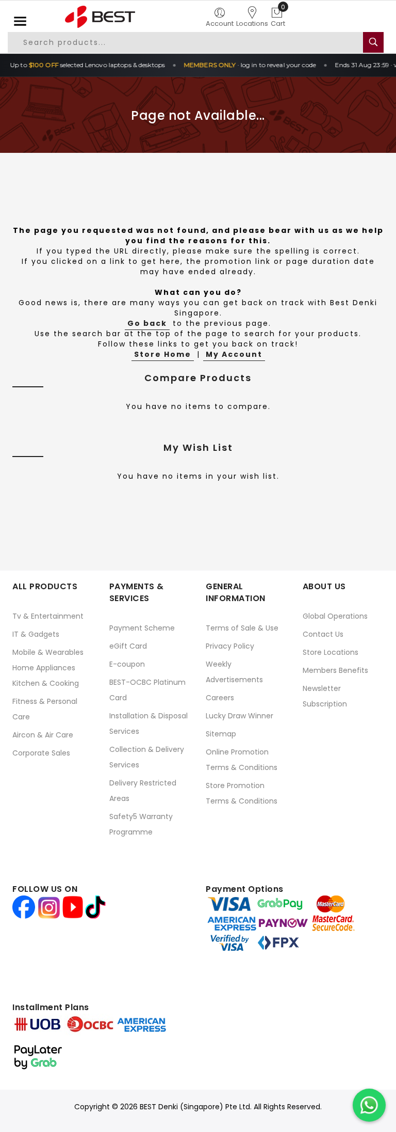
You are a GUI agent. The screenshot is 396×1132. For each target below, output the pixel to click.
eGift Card (128, 646)
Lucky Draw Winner (239, 716)
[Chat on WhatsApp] (369, 1105)
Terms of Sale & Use (242, 628)
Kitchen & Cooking (45, 683)
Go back (147, 323)
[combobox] (186, 42)
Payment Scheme (142, 628)
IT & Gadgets (35, 634)
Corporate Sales (41, 753)
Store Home (162, 354)
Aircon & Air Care (42, 735)
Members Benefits (335, 670)
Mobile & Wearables (48, 652)
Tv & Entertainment (48, 616)
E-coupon (127, 664)
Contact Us (323, 634)
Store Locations (330, 652)
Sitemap (221, 734)
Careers (220, 698)
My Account (234, 354)
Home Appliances (43, 668)
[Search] (373, 42)
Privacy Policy (230, 646)
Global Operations (335, 616)
